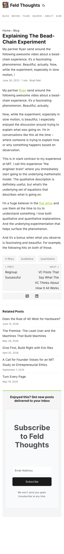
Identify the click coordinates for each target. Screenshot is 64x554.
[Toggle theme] (43, 5)
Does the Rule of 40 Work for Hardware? (31, 319)
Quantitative (48, 258)
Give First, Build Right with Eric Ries (27, 348)
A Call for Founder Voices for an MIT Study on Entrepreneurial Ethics (28, 362)
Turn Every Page (14, 376)
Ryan (22, 90)
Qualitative (27, 258)
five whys (46, 203)
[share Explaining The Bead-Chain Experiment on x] (27, 296)
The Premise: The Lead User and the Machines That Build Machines (28, 333)
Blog (16, 30)
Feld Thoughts (25, 5)
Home (6, 30)
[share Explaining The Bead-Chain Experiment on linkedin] (37, 296)
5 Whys (9, 258)
